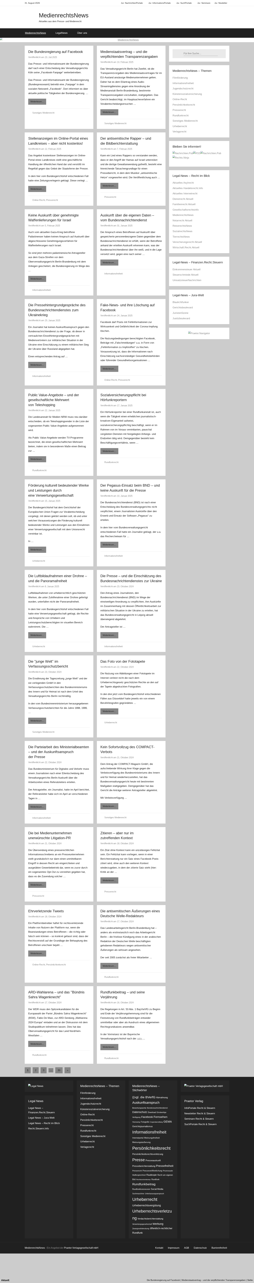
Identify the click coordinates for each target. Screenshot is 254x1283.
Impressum (173, 1248)
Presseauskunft (153, 1160)
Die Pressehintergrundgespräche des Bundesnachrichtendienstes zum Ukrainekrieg (57, 310)
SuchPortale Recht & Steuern (200, 1124)
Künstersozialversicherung (187, 94)
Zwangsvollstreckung (140, 1229)
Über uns (82, 33)
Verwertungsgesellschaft (142, 1224)
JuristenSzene (180, 313)
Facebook (147, 1116)
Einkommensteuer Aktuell (186, 269)
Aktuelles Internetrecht (185, 193)
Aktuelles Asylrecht (183, 182)
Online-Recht (38, 200)
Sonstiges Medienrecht (43, 112)
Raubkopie (151, 1175)
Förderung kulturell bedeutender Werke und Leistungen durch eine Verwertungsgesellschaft (58, 490)
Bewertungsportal (139, 1108)
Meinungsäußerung (141, 1142)
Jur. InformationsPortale (159, 3)
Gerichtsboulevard (183, 307)
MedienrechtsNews (63, 15)
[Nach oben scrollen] (248, 1277)
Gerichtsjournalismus (142, 1126)
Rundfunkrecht (39, 470)
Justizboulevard (181, 318)
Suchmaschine (138, 1194)
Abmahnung (162, 1097)
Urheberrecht (38, 561)
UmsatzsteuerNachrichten (187, 280)
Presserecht (52, 200)
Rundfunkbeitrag (144, 1184)
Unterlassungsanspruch (154, 1194)
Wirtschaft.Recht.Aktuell (186, 247)
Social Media (157, 1189)
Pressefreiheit (164, 1165)
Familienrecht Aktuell (184, 204)
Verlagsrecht (179, 131)
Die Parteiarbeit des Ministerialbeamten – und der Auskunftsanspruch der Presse (58, 752)
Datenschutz (139, 1112)
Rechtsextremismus (143, 1179)
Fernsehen (160, 1116)
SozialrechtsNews (182, 231)
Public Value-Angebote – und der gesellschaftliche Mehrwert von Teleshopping (53, 400)
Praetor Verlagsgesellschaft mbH (81, 1248)
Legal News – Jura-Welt (41, 1117)
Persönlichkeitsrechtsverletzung (147, 1154)
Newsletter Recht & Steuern (199, 1113)
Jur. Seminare (203, 3)
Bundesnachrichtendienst (157, 1108)
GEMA (167, 1121)
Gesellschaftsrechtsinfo (186, 209)
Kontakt (159, 1248)
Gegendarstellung (156, 1122)
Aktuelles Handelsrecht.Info (188, 188)
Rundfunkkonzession (141, 1189)
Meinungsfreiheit (152, 1138)
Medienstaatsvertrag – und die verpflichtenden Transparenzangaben (182, 1280)
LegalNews (62, 33)
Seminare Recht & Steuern (199, 1118)
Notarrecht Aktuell (182, 220)
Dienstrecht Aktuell (183, 199)
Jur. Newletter (220, 3)
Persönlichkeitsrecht (56, 964)
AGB (186, 1248)
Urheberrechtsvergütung (146, 1205)
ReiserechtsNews (182, 225)
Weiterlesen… (37, 101)
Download (152, 1112)
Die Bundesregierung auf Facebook (55, 52)
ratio (140, 1038)
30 (59, 1070)
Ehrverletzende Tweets (46, 911)
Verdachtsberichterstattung (150, 1218)
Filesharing (136, 1122)
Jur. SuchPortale (184, 3)
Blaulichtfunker (181, 302)
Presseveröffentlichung (152, 1171)
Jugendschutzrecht (183, 88)
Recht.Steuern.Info (38, 1128)
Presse (138, 1160)
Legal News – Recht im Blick (44, 1123)
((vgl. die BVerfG (143, 1097)
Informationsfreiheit (41, 290)
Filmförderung (180, 77)
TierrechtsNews (181, 236)
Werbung (158, 1223)
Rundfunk (155, 1179)
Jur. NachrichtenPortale (132, 3)
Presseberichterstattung (143, 1166)
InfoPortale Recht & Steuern (199, 1108)
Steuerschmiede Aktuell (185, 274)
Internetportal (137, 1138)
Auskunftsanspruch (145, 1102)
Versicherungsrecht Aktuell (187, 242)
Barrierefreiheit (219, 1248)
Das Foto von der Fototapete (122, 661)
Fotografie (145, 1122)
